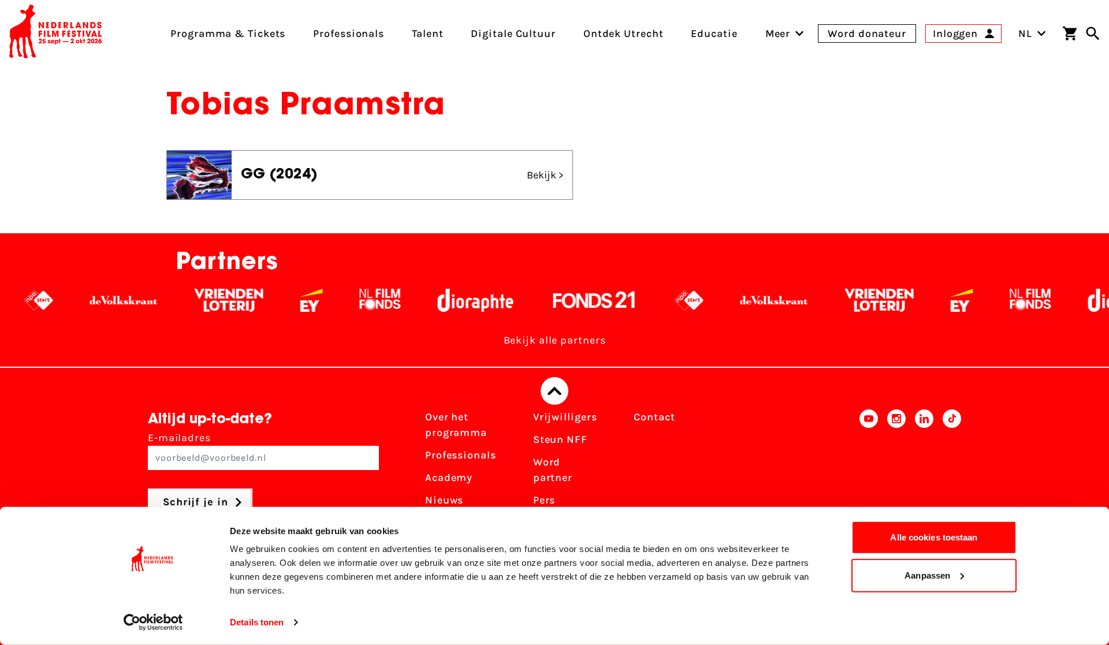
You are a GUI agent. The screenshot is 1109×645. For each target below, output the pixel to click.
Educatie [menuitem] (714, 33)
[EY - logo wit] (295, 300)
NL (1025, 33)
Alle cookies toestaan (933, 537)
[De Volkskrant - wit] (107, 300)
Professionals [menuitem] (348, 33)
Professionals (460, 455)
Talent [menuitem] (427, 33)
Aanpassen (927, 575)
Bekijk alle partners (555, 340)
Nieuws (444, 500)
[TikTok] (952, 473)
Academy (448, 477)
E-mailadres (179, 437)
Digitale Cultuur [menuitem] (513, 33)
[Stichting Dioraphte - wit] (459, 300)
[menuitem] (778, 33)
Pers (544, 500)
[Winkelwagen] (1070, 33)
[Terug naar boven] (554, 391)
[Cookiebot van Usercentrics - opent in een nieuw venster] (153, 622)
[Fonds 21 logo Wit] (578, 300)
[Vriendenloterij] (212, 300)
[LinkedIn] (924, 473)
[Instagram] (896, 473)
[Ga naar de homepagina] (55, 33)
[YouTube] (868, 473)
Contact (654, 417)
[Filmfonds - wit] (363, 300)
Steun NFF (560, 439)
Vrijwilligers (565, 417)
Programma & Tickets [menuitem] (227, 33)
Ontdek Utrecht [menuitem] (623, 33)
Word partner (552, 470)
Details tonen (257, 622)
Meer (778, 33)
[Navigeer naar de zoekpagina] (1093, 33)
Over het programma (456, 425)
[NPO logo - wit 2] (22, 300)
